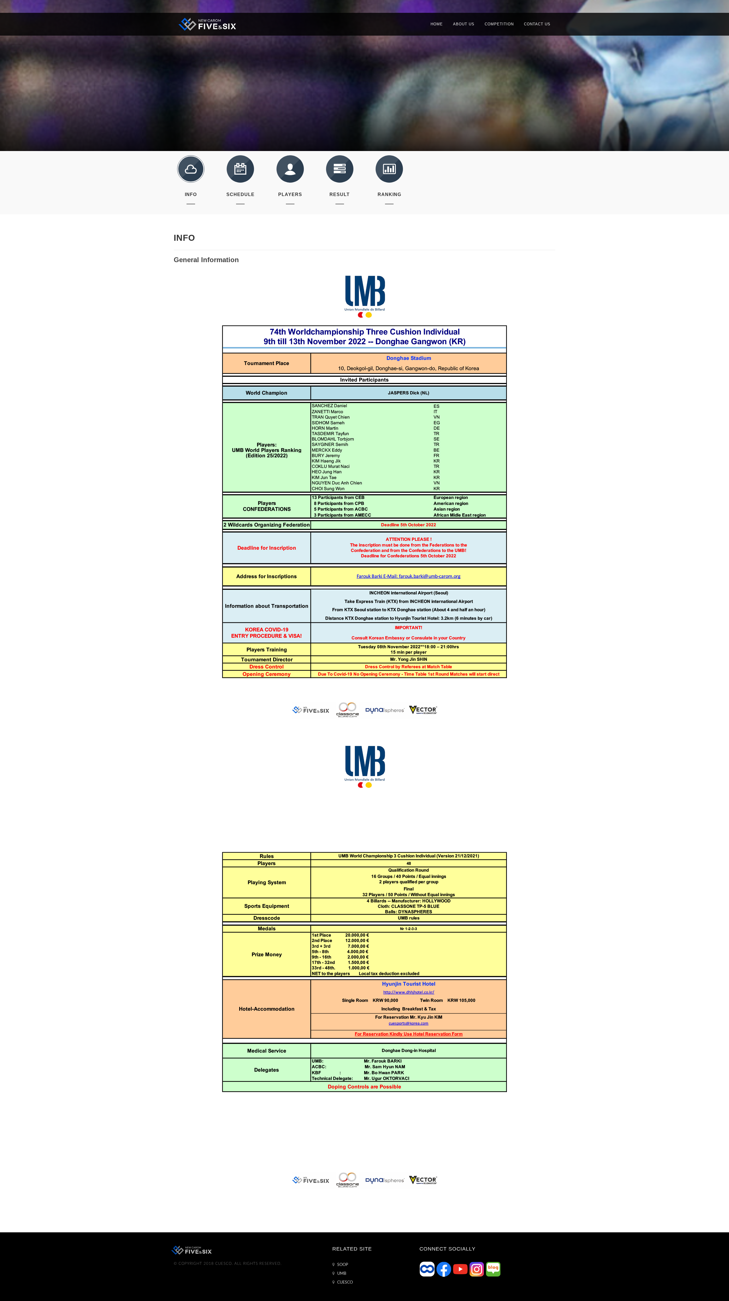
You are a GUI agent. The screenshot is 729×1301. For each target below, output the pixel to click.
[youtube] (460, 1269)
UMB (341, 1274)
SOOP (342, 1265)
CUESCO (344, 1282)
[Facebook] (444, 1269)
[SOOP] (427, 1269)
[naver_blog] (493, 1269)
